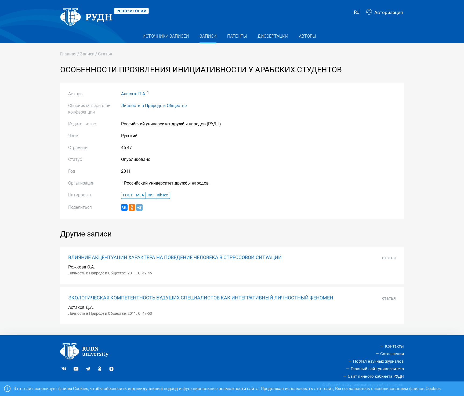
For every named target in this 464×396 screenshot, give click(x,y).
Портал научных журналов (378, 361)
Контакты (394, 346)
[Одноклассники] (132, 207)
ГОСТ (127, 195)
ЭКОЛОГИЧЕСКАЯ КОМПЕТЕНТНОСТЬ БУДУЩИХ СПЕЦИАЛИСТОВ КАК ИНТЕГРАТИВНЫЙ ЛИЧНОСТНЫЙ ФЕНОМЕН (200, 297)
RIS (150, 195)
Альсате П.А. (133, 93)
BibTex (162, 195)
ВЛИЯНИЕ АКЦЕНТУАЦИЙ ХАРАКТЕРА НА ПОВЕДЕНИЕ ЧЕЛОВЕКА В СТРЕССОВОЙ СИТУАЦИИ (175, 257)
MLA (140, 195)
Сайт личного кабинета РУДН (376, 376)
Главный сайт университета (377, 368)
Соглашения (392, 353)
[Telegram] (139, 207)
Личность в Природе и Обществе (154, 105)
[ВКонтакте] (124, 207)
